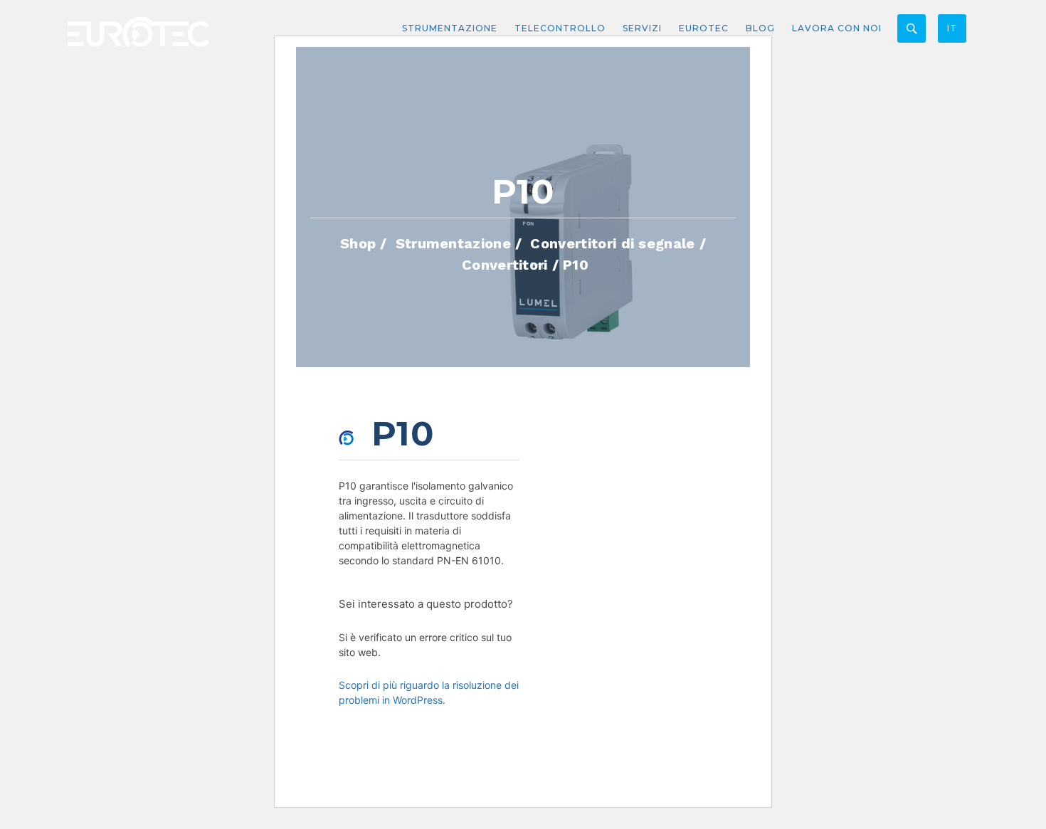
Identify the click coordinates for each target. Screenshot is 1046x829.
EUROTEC (704, 28)
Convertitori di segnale (612, 242)
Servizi (642, 28)
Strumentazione (449, 28)
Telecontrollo (560, 28)
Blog (760, 28)
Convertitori (505, 264)
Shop (358, 242)
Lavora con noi (837, 28)
